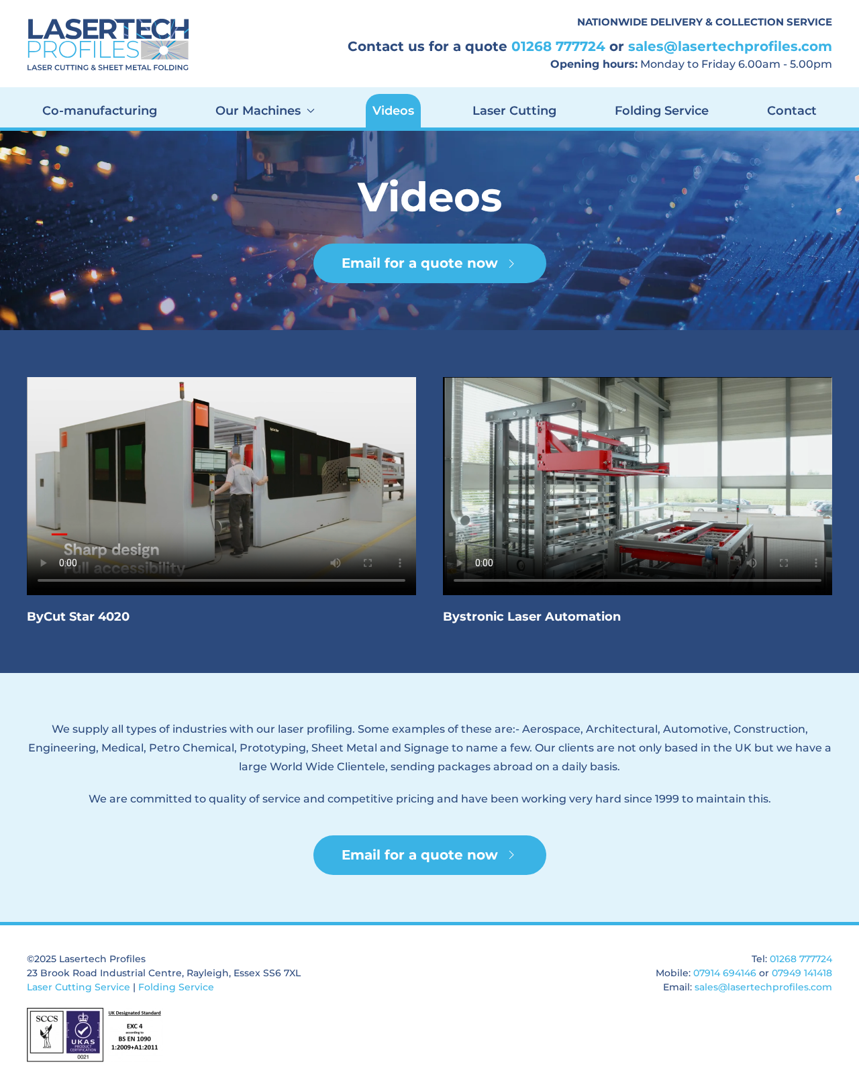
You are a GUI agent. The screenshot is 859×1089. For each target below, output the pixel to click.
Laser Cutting (514, 110)
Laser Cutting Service (78, 987)
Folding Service (662, 110)
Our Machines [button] (258, 110)
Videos (393, 110)
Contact (792, 110)
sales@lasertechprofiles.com (730, 46)
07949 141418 (802, 973)
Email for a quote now (420, 263)
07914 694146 (724, 973)
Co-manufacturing (99, 110)
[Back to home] (111, 43)
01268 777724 (558, 46)
